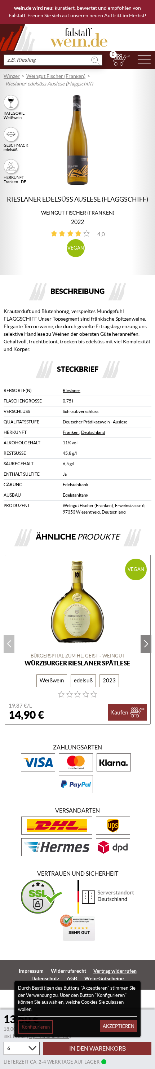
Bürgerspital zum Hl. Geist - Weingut (78, 656)
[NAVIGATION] (144, 59)
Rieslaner (71, 390)
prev (9, 644)
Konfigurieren (36, 1027)
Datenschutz (45, 978)
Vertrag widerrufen (115, 971)
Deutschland (93, 432)
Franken (71, 432)
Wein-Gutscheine (104, 978)
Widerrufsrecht (68, 971)
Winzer (12, 76)
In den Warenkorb (97, 1048)
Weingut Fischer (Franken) (55, 76)
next (146, 644)
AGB (72, 978)
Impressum (31, 971)
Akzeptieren (118, 1026)
